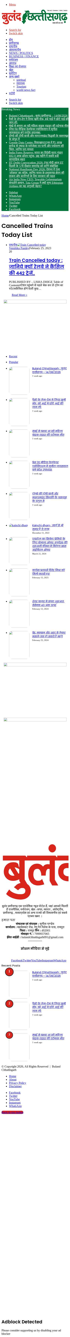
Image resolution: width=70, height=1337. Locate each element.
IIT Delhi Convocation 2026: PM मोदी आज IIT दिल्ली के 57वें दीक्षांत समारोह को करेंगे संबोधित (36, 164)
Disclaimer (15, 1086)
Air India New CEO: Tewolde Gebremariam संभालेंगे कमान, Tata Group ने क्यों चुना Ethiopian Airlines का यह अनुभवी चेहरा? (36, 183)
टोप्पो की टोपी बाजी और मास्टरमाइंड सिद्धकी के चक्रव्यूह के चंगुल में (49, 497)
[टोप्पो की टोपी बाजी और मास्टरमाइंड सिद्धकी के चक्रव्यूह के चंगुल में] (19, 519)
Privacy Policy (17, 1082)
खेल (11, 69)
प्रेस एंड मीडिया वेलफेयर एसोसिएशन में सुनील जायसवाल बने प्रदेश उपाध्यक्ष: (33, 130)
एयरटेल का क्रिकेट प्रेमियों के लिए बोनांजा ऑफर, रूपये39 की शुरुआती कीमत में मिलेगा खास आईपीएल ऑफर (49, 544)
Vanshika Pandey (19, 248)
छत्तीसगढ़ (14, 43)
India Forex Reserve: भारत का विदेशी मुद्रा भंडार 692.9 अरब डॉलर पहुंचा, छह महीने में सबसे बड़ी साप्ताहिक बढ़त (36, 156)
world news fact (25, 90)
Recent (13, 356)
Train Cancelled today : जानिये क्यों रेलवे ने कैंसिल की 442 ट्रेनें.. (36, 266)
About (12, 1079)
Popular (13, 362)
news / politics (21, 53)
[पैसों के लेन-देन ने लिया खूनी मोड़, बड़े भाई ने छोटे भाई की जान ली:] (19, 425)
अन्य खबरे (14, 76)
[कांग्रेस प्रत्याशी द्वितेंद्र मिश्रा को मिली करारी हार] (19, 595)
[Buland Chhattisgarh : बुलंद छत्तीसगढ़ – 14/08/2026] (19, 393)
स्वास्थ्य (20, 83)
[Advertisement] (35, 805)
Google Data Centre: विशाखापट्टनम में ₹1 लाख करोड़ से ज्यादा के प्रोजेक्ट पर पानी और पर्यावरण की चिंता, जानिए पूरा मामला (36, 146)
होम (11, 39)
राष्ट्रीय (13, 46)
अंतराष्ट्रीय (15, 49)
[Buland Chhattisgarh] (35, 23)
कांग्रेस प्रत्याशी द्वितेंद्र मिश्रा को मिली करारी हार (48, 572)
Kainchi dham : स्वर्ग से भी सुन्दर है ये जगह (47, 527)
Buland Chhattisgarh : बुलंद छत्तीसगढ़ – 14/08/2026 (38, 115)
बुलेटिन (13, 73)
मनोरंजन (13, 59)
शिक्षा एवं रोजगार (17, 66)
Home (5, 215)
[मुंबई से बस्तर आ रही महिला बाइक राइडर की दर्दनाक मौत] (19, 456)
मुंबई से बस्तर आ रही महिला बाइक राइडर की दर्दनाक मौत (38, 125)
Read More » (19, 295)
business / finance (24, 56)
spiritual (21, 79)
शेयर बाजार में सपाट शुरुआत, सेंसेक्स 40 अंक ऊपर (48, 603)
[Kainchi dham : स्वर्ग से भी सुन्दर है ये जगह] (18, 525)
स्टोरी (12, 93)
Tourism (21, 86)
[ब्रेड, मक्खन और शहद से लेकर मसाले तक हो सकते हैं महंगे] (19, 658)
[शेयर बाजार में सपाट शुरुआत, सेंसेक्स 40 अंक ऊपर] (19, 626)
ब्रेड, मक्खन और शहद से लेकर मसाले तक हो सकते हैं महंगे (49, 634)
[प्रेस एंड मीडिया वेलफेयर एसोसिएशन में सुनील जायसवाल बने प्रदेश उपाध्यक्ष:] (19, 487)
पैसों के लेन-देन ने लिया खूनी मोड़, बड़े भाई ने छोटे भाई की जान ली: (49, 403)
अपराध (12, 63)
